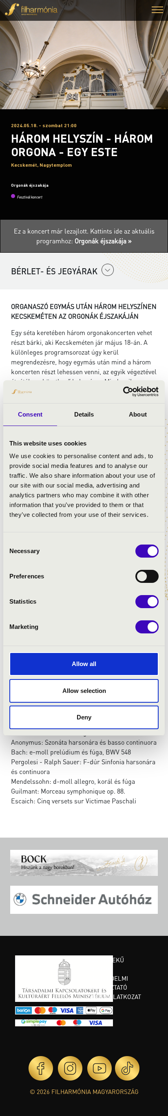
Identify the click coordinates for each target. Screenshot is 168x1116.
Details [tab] (84, 414)
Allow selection (84, 690)
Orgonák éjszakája (30, 185)
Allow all (84, 663)
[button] (157, 11)
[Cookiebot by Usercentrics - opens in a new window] (123, 391)
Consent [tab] (30, 414)
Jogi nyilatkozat (115, 996)
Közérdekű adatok (106, 964)
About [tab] (138, 414)
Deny (84, 717)
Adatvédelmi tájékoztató (108, 983)
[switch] (147, 576)
